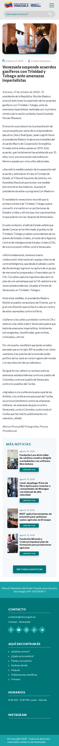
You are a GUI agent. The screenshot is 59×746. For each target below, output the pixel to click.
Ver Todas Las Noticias (29, 569)
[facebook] (11, 629)
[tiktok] (34, 629)
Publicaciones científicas (24, 674)
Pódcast (15, 670)
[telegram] (42, 629)
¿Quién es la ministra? (22, 656)
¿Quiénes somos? (20, 651)
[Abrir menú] (51, 5)
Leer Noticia (29, 470)
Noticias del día (19, 665)
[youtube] (18, 629)
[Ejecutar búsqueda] (50, 14)
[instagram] (26, 629)
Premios (15, 679)
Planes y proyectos (21, 660)
